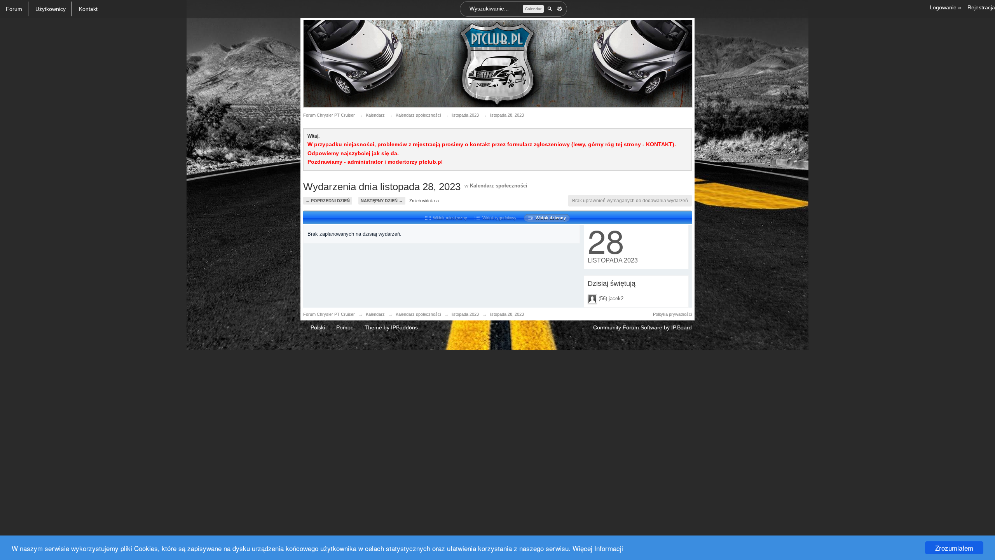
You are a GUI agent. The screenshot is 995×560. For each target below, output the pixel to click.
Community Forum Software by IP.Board (642, 327)
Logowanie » (945, 7)
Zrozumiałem (954, 548)
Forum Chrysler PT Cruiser (329, 314)
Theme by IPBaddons (391, 327)
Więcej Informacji (598, 548)
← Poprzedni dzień (327, 200)
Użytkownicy (50, 9)
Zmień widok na (424, 200)
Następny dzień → (382, 200)
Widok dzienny (549, 217)
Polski (318, 327)
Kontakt (88, 9)
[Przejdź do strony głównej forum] (498, 63)
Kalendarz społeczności (498, 186)
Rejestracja (981, 7)
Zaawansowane (560, 9)
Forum (14, 9)
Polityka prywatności (672, 314)
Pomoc (344, 327)
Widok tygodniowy (498, 217)
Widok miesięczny (449, 217)
